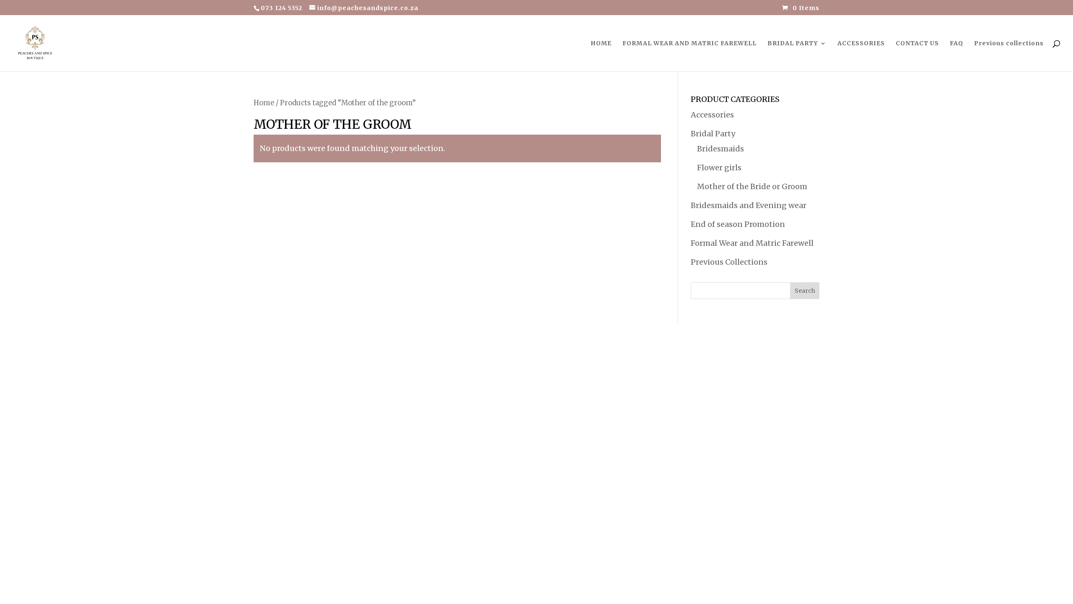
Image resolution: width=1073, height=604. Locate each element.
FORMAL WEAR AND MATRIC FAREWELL (689, 43)
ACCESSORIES (861, 43)
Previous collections (1009, 43)
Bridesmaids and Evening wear (748, 205)
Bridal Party (713, 133)
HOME (601, 43)
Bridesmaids (720, 149)
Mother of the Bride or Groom (752, 186)
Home (264, 103)
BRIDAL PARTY (792, 43)
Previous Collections (729, 262)
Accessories (712, 115)
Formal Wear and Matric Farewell (752, 243)
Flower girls (719, 167)
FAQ (956, 43)
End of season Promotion (738, 224)
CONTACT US (917, 43)
